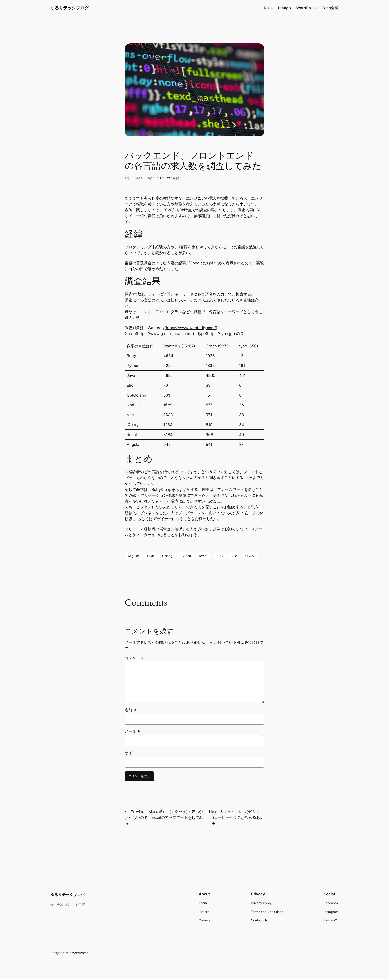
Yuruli (157, 178)
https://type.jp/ (220, 333)
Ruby (219, 556)
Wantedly (171, 346)
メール (132, 731)
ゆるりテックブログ (69, 7)
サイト (130, 753)
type (243, 346)
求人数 (250, 556)
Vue (234, 556)
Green (211, 346)
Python (186, 556)
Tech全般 (172, 178)
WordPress (80, 953)
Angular (133, 556)
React (203, 556)
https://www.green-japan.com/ (165, 333)
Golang (167, 556)
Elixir (150, 556)
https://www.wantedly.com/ (191, 328)
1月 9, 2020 (133, 178)
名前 (130, 710)
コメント (134, 658)
